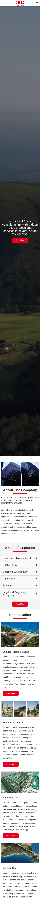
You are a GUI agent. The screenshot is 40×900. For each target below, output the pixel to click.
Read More (20, 240)
